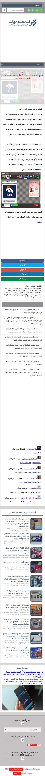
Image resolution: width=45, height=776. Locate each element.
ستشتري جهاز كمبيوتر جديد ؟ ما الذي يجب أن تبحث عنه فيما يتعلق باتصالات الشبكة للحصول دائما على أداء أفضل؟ (23, 372)
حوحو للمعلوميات (16, 769)
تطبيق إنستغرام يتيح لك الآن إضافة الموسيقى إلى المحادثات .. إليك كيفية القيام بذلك (23, 338)
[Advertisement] (22, 42)
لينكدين (22, 274)
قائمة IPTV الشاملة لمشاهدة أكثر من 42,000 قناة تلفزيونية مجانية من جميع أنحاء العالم (16, 536)
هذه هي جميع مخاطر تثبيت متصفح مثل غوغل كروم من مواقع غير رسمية (23, 311)
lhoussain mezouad (22, 78)
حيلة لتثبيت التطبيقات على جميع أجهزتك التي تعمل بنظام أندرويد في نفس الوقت (24, 346)
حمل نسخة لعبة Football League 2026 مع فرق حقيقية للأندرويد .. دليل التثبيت (16, 650)
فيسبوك (22, 261)
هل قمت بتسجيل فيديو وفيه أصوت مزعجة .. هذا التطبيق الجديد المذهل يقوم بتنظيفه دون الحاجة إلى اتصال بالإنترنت (23, 674)
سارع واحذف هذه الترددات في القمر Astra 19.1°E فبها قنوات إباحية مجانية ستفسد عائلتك (16, 621)
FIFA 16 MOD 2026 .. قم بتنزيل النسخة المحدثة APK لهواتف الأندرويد (17, 550)
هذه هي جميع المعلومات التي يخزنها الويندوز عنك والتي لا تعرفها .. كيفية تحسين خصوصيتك (24, 330)
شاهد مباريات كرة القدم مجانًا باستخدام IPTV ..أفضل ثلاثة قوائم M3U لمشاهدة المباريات (16, 579)
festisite (39, 222)
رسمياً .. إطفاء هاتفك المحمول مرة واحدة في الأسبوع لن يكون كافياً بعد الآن (24, 354)
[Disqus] (22, 411)
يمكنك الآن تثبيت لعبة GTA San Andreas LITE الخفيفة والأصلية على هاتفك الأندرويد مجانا (17, 607)
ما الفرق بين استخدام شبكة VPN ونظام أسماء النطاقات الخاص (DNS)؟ (23, 362)
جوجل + (21, 270)
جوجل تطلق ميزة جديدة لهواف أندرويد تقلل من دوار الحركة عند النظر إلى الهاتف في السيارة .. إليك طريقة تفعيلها (23, 321)
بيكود (16, 773)
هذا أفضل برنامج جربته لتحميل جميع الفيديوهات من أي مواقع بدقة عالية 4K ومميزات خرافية (16, 635)
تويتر (22, 265)
